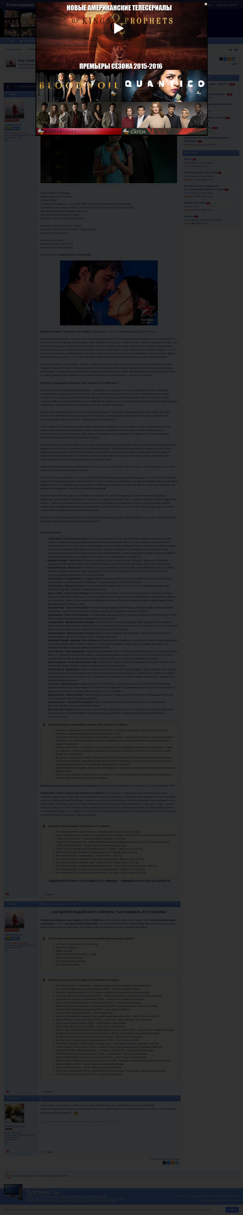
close (206, 4)
